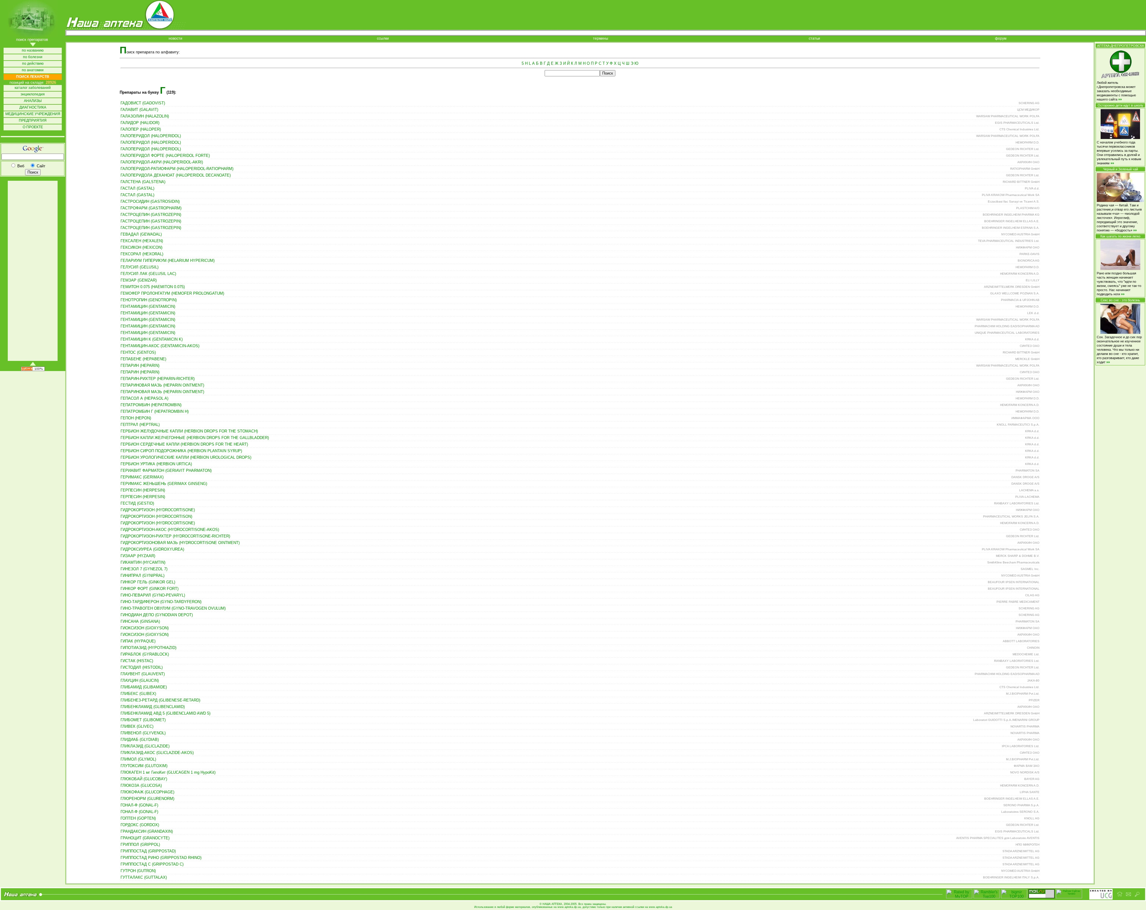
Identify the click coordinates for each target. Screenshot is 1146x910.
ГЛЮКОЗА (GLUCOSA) (141, 785)
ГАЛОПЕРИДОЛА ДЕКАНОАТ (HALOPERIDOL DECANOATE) (176, 175)
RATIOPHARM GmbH (1024, 168)
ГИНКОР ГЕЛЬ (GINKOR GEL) (148, 582)
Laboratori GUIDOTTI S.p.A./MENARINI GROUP (1006, 719)
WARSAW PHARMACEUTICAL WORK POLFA (1007, 116)
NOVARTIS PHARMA (1025, 726)
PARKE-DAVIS (1029, 254)
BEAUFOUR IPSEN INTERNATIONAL (1013, 582)
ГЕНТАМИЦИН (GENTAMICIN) (148, 306)
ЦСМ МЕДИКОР (1028, 109)
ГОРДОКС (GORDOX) (140, 825)
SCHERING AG (1029, 103)
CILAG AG (1032, 595)
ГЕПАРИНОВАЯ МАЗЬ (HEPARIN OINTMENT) (162, 385)
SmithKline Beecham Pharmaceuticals (1013, 562)
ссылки (383, 39)
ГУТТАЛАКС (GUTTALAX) (144, 877)
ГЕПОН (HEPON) (136, 418)
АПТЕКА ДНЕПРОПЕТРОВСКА (1120, 45)
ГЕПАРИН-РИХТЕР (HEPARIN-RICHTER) (158, 378)
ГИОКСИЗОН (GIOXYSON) (145, 628)
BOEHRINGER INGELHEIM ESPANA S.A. (1010, 227)
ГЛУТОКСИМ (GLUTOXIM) (144, 766)
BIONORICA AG (1028, 260)
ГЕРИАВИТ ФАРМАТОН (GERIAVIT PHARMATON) (166, 470)
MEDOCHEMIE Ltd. (1026, 654)
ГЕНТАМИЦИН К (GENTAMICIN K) (152, 339)
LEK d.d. (1033, 313)
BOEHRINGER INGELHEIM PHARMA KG (1011, 214)
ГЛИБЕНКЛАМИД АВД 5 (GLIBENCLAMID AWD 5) (165, 713)
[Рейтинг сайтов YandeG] (1069, 897)
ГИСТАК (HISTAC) (137, 661)
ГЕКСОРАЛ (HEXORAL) (142, 254)
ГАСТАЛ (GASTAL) (137, 188)
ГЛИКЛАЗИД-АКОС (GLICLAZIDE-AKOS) (157, 752)
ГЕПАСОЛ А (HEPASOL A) (144, 398)
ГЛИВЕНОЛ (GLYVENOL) (143, 733)
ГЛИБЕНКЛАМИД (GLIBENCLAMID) (153, 706)
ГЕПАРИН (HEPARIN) (140, 365)
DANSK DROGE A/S (1025, 477)
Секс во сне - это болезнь (1120, 300)
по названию (33, 50)
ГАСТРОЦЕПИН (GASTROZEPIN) (151, 214)
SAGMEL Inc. (1030, 569)
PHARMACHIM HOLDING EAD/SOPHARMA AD (1007, 326)
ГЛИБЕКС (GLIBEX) (138, 693)
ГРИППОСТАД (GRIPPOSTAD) (148, 851)
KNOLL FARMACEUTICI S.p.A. (1018, 424)
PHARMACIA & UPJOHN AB (1020, 300)
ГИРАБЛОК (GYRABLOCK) (145, 654)
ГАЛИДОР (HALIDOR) (140, 122)
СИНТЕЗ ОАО (1029, 345)
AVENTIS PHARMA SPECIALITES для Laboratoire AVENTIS (997, 838)
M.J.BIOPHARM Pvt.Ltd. (1022, 693)
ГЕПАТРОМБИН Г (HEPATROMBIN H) (155, 411)
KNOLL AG (1031, 818)
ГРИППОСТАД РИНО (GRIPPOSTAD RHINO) (161, 857)
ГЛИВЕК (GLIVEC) (137, 726)
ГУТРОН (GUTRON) (138, 871)
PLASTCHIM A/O (1027, 208)
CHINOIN (1033, 647)
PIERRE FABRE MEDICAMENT (1017, 601)
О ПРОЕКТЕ (33, 127)
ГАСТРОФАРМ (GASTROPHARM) (151, 208)
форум (1000, 39)
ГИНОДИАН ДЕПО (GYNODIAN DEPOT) (157, 615)
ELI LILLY (1032, 280)
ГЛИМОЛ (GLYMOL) (138, 759)
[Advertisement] (32, 270)
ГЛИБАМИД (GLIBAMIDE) (144, 687)
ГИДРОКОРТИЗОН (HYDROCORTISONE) (158, 510)
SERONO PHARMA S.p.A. (1021, 805)
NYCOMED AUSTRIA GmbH (1020, 234)
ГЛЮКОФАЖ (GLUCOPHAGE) (147, 792)
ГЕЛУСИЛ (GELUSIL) (139, 267)
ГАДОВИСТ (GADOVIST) (143, 103)
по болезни (32, 57)
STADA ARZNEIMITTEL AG (1020, 851)
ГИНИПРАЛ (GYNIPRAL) (142, 575)
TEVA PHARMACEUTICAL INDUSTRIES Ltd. (1008, 240)
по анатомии (33, 70)
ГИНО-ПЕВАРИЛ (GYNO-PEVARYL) (153, 595)
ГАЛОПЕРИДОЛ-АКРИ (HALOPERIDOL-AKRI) (162, 162)
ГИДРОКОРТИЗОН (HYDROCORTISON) (156, 516)
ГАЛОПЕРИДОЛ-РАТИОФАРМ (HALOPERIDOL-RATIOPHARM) (177, 168)
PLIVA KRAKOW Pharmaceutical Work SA (1010, 195)
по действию (33, 64)
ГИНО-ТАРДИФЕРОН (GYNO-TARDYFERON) (161, 602)
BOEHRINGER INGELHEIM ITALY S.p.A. (1011, 877)
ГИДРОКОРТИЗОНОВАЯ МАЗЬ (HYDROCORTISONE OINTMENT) (180, 542)
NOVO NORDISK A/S (1024, 772)
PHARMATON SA (1027, 470)
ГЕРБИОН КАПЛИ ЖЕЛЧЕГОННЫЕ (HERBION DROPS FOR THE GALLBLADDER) (195, 437)
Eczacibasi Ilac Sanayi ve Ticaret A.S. (1013, 201)
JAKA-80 (1033, 680)
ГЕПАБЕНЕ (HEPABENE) (143, 359)
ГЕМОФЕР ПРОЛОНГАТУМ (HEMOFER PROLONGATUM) (172, 293)
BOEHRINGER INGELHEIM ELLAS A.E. (1011, 221)
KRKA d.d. (1032, 339)
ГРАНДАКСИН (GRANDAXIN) (147, 831)
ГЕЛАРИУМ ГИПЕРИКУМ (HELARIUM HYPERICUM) (168, 260)
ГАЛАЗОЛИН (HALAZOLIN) (145, 116)
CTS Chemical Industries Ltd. (1019, 129)
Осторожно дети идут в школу (1120, 105)
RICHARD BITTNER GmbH (1021, 181)
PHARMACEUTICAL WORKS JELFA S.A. (1011, 516)
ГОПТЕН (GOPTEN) (138, 818)
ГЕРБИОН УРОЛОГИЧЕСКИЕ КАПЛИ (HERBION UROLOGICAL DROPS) (186, 457)
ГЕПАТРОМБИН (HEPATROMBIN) (151, 405)
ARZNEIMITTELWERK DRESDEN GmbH (1011, 286)
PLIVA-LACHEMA (1027, 496)
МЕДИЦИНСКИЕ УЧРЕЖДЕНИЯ (32, 114)
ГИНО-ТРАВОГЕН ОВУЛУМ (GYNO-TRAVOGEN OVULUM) (173, 608)
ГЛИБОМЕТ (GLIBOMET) (143, 720)
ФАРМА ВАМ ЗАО (1026, 765)
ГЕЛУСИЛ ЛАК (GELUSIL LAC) (148, 273)
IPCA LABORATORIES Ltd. (1020, 746)
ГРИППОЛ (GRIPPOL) (140, 844)
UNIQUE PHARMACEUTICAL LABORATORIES (1007, 332)
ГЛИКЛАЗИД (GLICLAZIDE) (145, 746)
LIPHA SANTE (1029, 792)
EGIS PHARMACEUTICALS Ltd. (1017, 122)
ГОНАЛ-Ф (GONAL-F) (139, 805)
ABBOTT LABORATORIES (1021, 641)
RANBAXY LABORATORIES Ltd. (1016, 503)
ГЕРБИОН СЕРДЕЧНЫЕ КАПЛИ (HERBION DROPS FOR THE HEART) (184, 444)
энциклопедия (33, 94)
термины (600, 39)
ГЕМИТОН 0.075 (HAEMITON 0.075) (153, 287)
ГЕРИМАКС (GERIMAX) (142, 477)
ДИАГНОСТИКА (32, 107)
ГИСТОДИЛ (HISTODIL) (142, 667)
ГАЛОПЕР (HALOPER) (141, 129)
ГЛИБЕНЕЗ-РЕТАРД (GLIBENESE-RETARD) (160, 700)
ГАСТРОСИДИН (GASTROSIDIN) (150, 201)
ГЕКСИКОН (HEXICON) (141, 247)
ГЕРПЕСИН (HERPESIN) (143, 490)
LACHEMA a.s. (1029, 490)
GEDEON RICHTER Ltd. (1022, 149)
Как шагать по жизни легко (1120, 236)
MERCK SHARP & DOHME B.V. (1017, 555)
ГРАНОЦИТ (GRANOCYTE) (145, 838)
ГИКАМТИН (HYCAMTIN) (143, 562)
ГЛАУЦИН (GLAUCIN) (140, 680)
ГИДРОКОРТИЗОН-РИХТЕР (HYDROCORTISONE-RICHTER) (175, 536)
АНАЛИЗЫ (33, 101)
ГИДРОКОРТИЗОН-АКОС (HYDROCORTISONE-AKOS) (170, 529)
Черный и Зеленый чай (1120, 169)
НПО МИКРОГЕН (1027, 844)
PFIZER (1034, 700)
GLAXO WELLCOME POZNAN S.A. (1014, 293)
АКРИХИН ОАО (1028, 162)
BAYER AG (1031, 779)
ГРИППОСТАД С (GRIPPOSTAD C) (152, 864)
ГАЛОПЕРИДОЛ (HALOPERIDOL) (151, 136)
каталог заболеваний (33, 88)
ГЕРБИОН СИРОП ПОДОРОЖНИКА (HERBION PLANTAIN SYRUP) (181, 451)
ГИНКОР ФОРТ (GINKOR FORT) (149, 588)
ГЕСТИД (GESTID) (137, 503)
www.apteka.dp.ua (569, 907)
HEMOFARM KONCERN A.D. (1019, 273)
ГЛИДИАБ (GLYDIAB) (140, 739)
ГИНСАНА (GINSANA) (140, 621)
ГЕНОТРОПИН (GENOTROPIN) (149, 300)
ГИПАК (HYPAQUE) (138, 641)
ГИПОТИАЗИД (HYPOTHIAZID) (148, 647)
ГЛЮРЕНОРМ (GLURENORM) (147, 798)
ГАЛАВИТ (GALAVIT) (139, 109)
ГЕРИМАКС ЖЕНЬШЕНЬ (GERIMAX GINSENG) (164, 483)
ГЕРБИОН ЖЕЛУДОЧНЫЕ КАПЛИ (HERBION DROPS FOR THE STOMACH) (189, 431)
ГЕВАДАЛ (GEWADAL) (141, 234)
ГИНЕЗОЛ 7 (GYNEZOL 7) (144, 569)
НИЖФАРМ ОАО (1027, 247)
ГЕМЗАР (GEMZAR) (139, 280)
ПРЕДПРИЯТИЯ (33, 121)
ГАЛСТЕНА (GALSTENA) (143, 182)
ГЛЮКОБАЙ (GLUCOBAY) (144, 779)
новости (175, 39)
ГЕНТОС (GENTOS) (138, 352)
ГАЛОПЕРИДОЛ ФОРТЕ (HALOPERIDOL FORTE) (165, 155)
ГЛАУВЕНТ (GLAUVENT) (143, 674)
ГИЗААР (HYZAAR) (138, 556)
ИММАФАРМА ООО (1025, 418)
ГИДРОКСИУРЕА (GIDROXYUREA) (152, 549)
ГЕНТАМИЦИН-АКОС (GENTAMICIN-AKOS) (160, 346)
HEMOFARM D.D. (1027, 142)
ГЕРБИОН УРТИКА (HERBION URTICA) (156, 464)
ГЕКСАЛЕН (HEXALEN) (142, 241)
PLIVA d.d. (1032, 188)
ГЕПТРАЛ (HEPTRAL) (140, 424)
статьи (814, 39)
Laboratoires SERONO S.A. (1020, 811)
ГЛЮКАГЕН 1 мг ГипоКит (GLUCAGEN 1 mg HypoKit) (168, 772)
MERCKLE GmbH (1027, 359)
